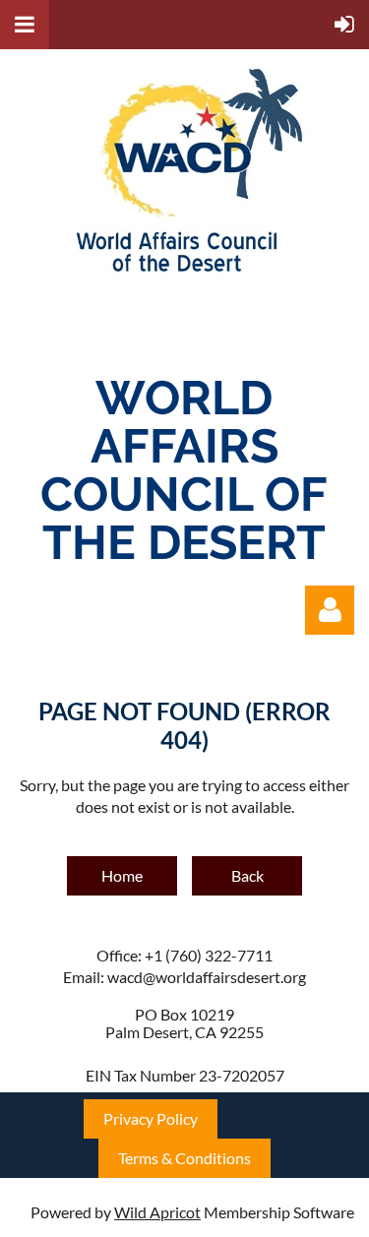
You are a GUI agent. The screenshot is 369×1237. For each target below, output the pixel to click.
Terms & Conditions (184, 1157)
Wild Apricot (157, 1212)
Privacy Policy (150, 1118)
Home (122, 875)
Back (247, 875)
